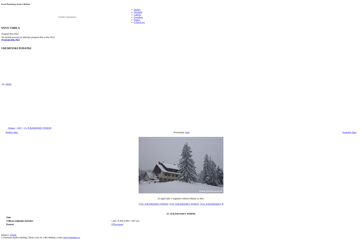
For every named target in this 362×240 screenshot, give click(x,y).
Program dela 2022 (11, 40)
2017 (19, 128)
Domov (11, 128)
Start (187, 132)
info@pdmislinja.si (71, 237)
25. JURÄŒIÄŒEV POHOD (37, 128)
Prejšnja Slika (12, 132)
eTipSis (13, 235)
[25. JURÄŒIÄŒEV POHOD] (181, 194)
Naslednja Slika (349, 132)
